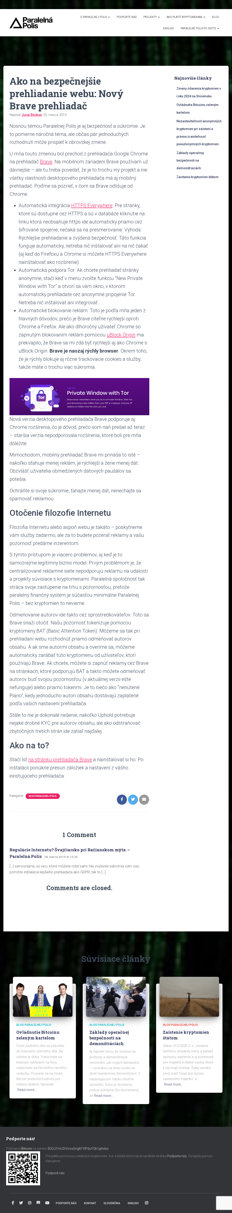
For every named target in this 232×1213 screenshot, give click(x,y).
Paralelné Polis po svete (199, 28)
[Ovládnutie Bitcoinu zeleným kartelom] (42, 996)
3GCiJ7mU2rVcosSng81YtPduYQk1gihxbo (78, 1148)
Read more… (27, 1090)
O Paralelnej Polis (94, 17)
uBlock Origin (121, 335)
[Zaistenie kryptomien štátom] (189, 996)
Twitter (21, 1203)
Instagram (30, 1203)
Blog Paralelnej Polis (43, 796)
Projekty (150, 17)
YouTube (47, 1203)
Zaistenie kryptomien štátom (197, 177)
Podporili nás (55, 1173)
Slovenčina (112, 1203)
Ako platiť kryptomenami (185, 17)
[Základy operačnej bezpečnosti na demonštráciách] (116, 996)
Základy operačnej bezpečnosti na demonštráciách (190, 160)
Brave (46, 162)
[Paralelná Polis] (31, 22)
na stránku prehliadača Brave (60, 759)
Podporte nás (127, 17)
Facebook (13, 1203)
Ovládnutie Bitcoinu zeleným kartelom (37, 1035)
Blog (215, 17)
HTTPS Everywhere (92, 205)
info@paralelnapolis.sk (38, 1202)
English (168, 28)
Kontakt (90, 1203)
